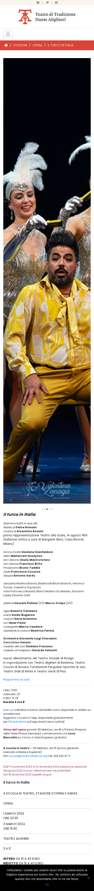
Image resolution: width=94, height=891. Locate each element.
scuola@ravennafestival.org (28, 756)
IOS (10, 722)
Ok (47, 884)
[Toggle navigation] (8, 34)
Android (20, 722)
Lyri (12, 710)
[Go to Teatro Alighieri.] (6, 45)
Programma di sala (16, 679)
